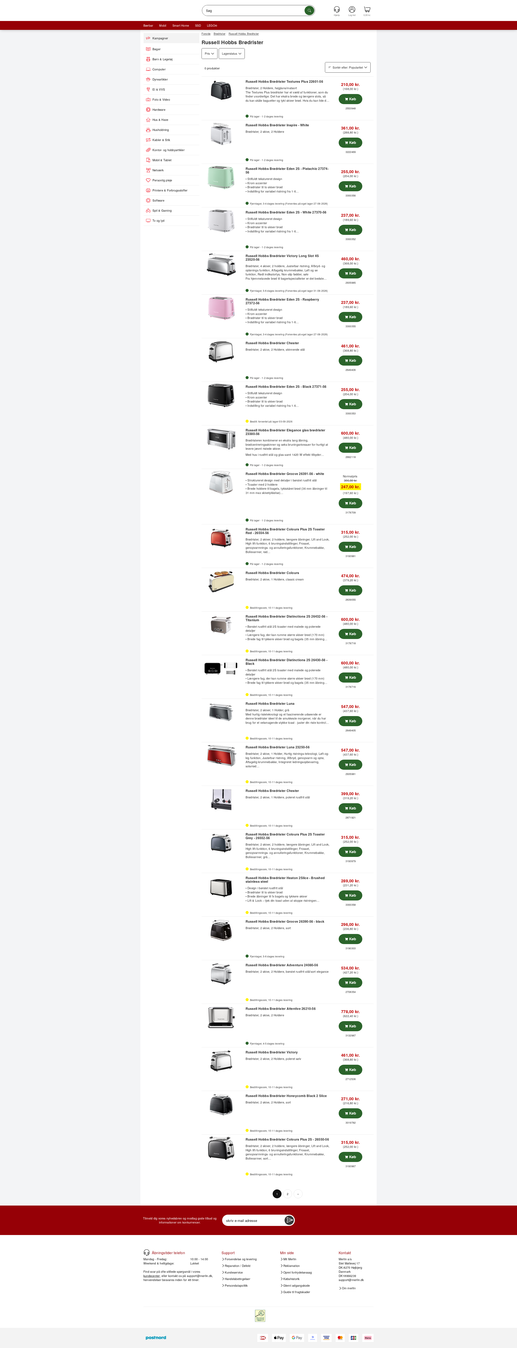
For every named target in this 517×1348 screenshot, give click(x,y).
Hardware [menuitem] (158, 110)
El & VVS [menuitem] (158, 89)
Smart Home (180, 25)
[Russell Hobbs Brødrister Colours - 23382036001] (223, 581)
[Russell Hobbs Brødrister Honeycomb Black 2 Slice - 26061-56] (223, 1104)
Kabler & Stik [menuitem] (161, 140)
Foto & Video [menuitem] (161, 99)
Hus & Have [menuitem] (160, 120)
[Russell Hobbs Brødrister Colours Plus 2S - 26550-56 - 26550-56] (223, 1148)
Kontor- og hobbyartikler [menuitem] (168, 150)
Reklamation (291, 1266)
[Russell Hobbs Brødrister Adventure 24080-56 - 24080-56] (223, 974)
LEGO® (212, 25)
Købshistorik (291, 1279)
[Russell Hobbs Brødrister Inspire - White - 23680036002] (223, 134)
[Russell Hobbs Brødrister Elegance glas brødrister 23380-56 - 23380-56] (223, 439)
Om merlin (349, 1288)
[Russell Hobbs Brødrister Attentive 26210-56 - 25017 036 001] (223, 1017)
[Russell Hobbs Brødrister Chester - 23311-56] (223, 352)
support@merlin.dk (199, 1276)
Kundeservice (234, 1272)
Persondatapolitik (236, 1285)
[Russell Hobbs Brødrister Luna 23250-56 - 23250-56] (223, 756)
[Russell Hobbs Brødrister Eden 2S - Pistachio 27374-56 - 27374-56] (223, 177)
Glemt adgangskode (296, 1285)
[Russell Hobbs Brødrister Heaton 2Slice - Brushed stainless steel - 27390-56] (223, 886)
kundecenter (151, 1276)
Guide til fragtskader (296, 1292)
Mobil (162, 25)
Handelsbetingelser (237, 1279)
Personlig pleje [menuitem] (162, 180)
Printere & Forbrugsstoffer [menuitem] (169, 190)
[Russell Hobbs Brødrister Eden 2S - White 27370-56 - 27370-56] (223, 221)
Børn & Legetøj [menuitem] (162, 59)
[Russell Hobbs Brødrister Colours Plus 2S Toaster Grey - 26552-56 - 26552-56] (223, 843)
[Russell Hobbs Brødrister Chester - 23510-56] (223, 799)
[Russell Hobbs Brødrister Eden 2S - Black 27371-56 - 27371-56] (223, 395)
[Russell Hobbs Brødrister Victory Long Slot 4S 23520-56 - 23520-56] (223, 264)
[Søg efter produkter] (309, 10)
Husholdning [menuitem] (160, 130)
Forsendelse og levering (241, 1259)
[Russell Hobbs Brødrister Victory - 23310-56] (223, 1061)
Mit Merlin (289, 1259)
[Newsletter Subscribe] (289, 1220)
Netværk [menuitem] (158, 170)
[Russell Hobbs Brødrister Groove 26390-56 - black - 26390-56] (223, 930)
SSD (198, 25)
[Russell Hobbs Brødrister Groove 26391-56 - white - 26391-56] (223, 482)
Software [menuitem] (158, 200)
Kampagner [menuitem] (160, 38)
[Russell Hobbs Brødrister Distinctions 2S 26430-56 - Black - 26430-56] (223, 669)
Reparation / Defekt (238, 1266)
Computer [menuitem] (159, 69)
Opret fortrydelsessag (297, 1272)
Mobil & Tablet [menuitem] (161, 160)
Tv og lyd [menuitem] (158, 221)
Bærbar (148, 25)
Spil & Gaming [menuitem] (162, 210)
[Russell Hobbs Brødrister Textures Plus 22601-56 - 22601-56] (223, 90)
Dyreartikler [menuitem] (160, 79)
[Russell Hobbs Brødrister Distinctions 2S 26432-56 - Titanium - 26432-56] (223, 625)
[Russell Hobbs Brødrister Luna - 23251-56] (223, 712)
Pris (207, 53)
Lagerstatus (229, 53)
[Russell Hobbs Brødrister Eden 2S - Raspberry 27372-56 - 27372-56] (223, 308)
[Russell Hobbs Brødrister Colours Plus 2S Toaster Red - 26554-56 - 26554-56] (223, 538)
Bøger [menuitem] (156, 49)
